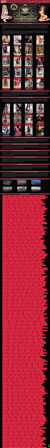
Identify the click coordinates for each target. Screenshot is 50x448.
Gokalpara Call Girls (10, 443)
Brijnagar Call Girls (15, 315)
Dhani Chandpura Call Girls (21, 390)
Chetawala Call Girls (11, 347)
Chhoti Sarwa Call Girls (36, 354)
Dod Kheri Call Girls (5, 404)
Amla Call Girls (4, 209)
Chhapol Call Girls (41, 348)
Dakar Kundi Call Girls (16, 369)
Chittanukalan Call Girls (32, 358)
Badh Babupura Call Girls (5, 220)
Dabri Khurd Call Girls (9, 366)
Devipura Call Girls (31, 386)
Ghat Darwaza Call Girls (16, 436)
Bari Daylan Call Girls (5, 252)
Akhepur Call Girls (35, 201)
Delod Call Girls (14, 380)
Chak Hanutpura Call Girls (37, 323)
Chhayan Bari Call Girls (34, 351)
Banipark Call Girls (42, 240)
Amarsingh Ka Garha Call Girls (22, 205)
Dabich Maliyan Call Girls (23, 365)
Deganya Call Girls (39, 379)
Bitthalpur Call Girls (36, 305)
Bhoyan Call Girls (10, 298)
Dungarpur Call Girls (10, 412)
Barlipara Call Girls (10, 255)
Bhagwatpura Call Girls (5, 273)
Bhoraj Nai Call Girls (5, 298)
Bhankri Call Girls (32, 277)
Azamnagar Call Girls (10, 219)
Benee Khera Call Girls (17, 269)
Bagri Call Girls (29, 227)
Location (33, 1)
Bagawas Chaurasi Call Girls (6, 226)
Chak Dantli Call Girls (25, 322)
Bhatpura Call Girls (19, 283)
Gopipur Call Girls (29, 447)
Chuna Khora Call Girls (41, 362)
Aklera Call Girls (11, 202)
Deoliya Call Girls (17, 383)
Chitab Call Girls (12, 358)
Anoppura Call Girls (24, 212)
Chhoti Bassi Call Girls (17, 354)
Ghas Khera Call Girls (5, 436)
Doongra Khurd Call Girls (23, 408)
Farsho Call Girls (29, 415)
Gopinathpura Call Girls (23, 447)
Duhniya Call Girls (31, 411)
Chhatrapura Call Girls (22, 351)
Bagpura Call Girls (21, 227)
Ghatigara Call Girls (19, 437)
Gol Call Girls (33, 443)
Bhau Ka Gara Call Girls (10, 284)
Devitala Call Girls (36, 386)
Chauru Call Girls (10, 344)
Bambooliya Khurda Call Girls (28, 237)
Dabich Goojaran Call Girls (16, 365)
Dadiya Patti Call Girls (35, 366)
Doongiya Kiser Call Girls (5, 408)
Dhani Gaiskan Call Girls (27, 390)
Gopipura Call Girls (34, 447)
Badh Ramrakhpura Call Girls (40, 220)
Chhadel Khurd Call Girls (28, 347)
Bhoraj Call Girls (38, 297)
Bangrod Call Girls (32, 240)
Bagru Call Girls (40, 227)
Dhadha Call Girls (24, 387)
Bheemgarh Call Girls (40, 287)
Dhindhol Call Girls (29, 397)
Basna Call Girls (31, 259)
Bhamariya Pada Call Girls (17, 276)
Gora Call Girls (44, 447)
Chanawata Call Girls (29, 333)
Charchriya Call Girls (5, 341)
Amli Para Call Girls (23, 209)
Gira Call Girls (19, 440)
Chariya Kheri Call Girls (25, 341)
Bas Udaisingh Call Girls (17, 259)
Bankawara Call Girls (30, 241)
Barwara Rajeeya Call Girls (35, 258)
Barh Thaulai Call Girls (19, 251)
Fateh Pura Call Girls (41, 415)
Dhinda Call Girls (25, 397)
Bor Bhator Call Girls (5, 309)
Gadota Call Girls (9, 419)
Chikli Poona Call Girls (22, 355)
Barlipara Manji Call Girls (16, 255)
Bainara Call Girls (5, 230)
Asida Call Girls (4, 216)
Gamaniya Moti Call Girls (31, 422)
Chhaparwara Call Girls (35, 348)
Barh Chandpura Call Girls (18, 248)
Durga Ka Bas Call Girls (26, 412)
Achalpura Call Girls (36, 195)
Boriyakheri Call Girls (10, 312)
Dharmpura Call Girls (9, 394)
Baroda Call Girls (44, 255)
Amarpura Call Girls (11, 205)
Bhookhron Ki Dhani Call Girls (23, 294)
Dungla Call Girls (15, 412)
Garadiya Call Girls (39, 429)
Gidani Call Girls (15, 440)
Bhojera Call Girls (25, 291)
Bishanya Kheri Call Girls (22, 305)
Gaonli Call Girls (26, 429)
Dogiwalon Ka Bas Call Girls (24, 404)
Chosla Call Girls (25, 362)
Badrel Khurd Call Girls (32, 223)
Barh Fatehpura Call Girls (37, 248)
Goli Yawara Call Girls (5, 444)
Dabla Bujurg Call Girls (29, 365)
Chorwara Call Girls (20, 362)
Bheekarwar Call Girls (5, 287)
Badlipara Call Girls (5, 223)
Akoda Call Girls (16, 202)
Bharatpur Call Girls (36, 280)
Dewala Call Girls (15, 387)
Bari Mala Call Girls (16, 252)
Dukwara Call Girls (36, 411)
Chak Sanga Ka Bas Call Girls (38, 329)
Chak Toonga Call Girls (44, 330)
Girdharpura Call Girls (36, 440)
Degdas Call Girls (44, 379)
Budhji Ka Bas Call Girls (21, 316)
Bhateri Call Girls (5, 283)
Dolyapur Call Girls (19, 405)
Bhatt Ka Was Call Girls (25, 283)
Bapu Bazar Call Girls (5, 245)
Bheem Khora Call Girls (27, 287)
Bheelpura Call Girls (16, 287)
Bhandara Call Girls (5, 277)
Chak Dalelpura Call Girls (19, 322)
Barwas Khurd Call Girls (5, 259)
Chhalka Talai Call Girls (5, 348)
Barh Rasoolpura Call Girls (13, 251)
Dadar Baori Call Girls (29, 366)
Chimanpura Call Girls (38, 355)
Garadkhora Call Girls (5, 430)
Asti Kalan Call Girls (35, 216)
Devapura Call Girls (20, 386)
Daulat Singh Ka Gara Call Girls (17, 376)
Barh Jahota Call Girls (43, 248)
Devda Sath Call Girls (25, 386)
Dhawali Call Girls (43, 394)
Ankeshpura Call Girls (13, 212)
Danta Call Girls (9, 373)
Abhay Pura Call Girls (25, 195)
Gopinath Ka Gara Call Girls (17, 447)
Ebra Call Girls (15, 415)
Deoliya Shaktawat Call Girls (28, 383)
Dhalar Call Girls (38, 387)
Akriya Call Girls (25, 202)
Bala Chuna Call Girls (9, 233)
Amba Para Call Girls (39, 205)
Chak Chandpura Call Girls (6, 322)
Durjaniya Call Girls (37, 412)
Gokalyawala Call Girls (16, 443)
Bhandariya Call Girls (10, 277)
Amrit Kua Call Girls (43, 209)
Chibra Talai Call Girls (5, 355)
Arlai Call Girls (41, 213)
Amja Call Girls (40, 208)
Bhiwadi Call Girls (15, 291)
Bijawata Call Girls (40, 301)
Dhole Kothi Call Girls (21, 398)
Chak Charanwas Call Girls (13, 322)
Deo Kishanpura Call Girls (40, 380)
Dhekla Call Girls (10, 397)
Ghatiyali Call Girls (29, 437)
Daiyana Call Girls (5, 369)
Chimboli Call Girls (44, 355)
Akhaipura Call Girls (17, 201)
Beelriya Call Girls (5, 266)
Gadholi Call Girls (40, 418)
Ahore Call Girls (21, 198)
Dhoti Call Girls (10, 401)
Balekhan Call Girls (5, 234)
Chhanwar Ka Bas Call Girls (18, 348)
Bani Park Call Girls (37, 240)
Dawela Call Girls (43, 376)
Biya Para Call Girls (41, 305)
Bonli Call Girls (15, 308)
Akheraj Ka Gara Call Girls (6, 202)
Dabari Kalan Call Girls (5, 365)
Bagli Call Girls (9, 227)
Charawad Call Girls (41, 340)
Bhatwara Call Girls (5, 284)
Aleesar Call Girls (42, 202)
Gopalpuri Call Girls (5, 447)
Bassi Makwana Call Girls (12, 262)
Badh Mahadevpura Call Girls (26, 220)
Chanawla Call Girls (35, 333)
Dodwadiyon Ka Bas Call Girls (11, 404)
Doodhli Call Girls (41, 405)
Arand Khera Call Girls (14, 213)
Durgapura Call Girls (31, 412)
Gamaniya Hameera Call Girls (23, 422)
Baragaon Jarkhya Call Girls (33, 245)
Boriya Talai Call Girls (5, 312)
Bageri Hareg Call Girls (24, 226)
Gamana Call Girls (5, 422)
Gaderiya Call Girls (29, 418)
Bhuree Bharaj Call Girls (41, 298)
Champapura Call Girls (17, 333)
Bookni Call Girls (40, 308)
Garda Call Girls (10, 430)
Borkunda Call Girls (35, 312)
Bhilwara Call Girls (16, 290)
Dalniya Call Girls (32, 369)
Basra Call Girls (35, 259)
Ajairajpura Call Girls (42, 198)
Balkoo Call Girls (13, 234)
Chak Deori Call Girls (37, 322)
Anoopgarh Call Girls (19, 212)
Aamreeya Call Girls (5, 195)
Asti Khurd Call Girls (41, 216)
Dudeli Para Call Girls (15, 411)
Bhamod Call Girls (28, 276)
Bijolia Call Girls (44, 301)
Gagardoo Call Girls (29, 419)
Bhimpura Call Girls (30, 290)
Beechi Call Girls (14, 265)
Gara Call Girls (35, 429)
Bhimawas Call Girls (25, 290)
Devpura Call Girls (41, 386)
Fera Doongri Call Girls (13, 418)
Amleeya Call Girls (9, 209)
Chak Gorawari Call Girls (24, 323)
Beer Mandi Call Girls (32, 266)
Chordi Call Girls (15, 362)
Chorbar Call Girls (11, 362)
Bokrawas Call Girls (10, 308)
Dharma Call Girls (5, 394)
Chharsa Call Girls (5, 351)
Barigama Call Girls (38, 252)
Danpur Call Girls (5, 373)
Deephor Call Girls (14, 379)
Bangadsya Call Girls (26, 240)
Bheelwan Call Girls (21, 287)
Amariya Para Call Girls (5, 205)
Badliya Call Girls (10, 223)
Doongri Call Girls (35, 408)
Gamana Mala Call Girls (17, 422)
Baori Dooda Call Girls (5, 244)
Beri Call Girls (41, 269)
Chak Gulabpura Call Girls (30, 323)
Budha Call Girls (4, 316)
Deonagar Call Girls (40, 383)
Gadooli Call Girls (5, 419)
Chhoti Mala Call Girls (29, 354)
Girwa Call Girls (41, 440)
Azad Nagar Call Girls (5, 219)
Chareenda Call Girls (15, 341)
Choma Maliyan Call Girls (12, 361)
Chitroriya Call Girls (27, 358)
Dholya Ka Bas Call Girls (42, 398)
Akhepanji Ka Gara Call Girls (28, 201)
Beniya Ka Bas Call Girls (24, 269)
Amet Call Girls (36, 208)
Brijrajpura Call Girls (31, 315)
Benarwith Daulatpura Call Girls (10, 269)
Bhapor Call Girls (21, 280)
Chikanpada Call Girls (10, 355)
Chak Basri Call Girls (29, 319)
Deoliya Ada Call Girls (22, 383)
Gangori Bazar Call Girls (5, 429)
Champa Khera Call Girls (11, 333)
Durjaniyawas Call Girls (42, 412)
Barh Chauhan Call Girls (24, 248)
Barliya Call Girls (21, 255)
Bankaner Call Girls (25, 241)
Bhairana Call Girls (37, 273)
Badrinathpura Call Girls (38, 223)
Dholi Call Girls (26, 398)
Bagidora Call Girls (5, 227)
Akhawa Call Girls (22, 201)
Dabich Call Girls (10, 365)
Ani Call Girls (4, 212)
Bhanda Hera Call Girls (44, 276)
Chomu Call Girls (23, 361)
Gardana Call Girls (15, 430)
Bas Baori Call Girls (11, 259)
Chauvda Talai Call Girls (21, 344)
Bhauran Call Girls (16, 284)
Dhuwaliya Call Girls (26, 401)
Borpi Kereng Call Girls (40, 312)
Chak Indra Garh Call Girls (44, 323)
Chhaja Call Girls (34, 347)
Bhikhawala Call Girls (5, 290)
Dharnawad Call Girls (15, 394)
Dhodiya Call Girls (10, 398)
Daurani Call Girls (34, 376)
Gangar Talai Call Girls (37, 426)
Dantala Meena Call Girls (21, 373)
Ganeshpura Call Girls (5, 426)
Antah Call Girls (29, 212)
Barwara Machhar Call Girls (28, 258)
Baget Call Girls (36, 226)
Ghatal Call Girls (39, 436)
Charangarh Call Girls (17, 340)
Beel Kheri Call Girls (29, 265)
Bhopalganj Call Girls (22, 297)
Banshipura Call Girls (36, 241)
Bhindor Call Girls (40, 290)
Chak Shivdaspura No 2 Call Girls (14, 330)
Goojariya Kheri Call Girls (43, 444)
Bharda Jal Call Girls (42, 280)
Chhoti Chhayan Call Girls (24, 354)
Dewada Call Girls (10, 387)
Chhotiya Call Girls (41, 354)
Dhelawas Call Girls (15, 397)
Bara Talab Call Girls (22, 245)
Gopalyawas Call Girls (10, 447)
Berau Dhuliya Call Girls (30, 269)
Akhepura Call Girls (40, 201)
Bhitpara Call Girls (10, 291)
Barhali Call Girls (32, 251)
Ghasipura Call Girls (10, 436)
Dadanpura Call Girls (24, 366)
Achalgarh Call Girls (31, 195)
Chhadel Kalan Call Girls (22, 347)
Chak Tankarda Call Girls (38, 330)
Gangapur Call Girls (32, 426)
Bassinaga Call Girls (17, 262)
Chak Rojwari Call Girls (24, 329)
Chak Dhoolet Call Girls (5, 323)
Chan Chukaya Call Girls (23, 333)
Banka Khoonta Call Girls (19, 241)
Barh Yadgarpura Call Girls (26, 251)
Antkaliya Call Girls (38, 212)
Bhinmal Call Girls (45, 290)
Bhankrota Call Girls (36, 277)
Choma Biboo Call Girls (5, 361)
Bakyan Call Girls (5, 233)
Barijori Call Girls (43, 252)
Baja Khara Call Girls (20, 230)
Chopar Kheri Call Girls (32, 361)
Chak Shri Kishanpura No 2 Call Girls (23, 330)
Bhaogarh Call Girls (10, 280)
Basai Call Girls (22, 259)
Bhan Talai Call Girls (38, 276)
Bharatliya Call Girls (31, 280)
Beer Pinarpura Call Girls (39, 266)
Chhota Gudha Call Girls (11, 354)
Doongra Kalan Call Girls (17, 408)
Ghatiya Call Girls (24, 437)
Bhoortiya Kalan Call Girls (10, 297)
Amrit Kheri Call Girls (38, 209)
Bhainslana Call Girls (32, 273)
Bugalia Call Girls (37, 316)
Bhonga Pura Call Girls (5, 294)
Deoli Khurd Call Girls (5, 383)
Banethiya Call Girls (17, 240)
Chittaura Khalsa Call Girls (39, 358)
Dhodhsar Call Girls (5, 398)
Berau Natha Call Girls (36, 269)
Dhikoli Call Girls (20, 397)
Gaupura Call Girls (5, 433)
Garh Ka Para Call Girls (24, 430)
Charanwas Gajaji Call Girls (29, 340)
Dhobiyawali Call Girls (34, 397)
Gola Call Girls (37, 443)
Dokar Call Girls (38, 404)
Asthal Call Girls (31, 216)
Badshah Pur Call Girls (44, 223)
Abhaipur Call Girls (15, 195)
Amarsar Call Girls (16, 205)
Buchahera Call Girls (36, 315)
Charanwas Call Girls (23, 340)
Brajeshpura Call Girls (5, 315)
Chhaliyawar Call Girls (39, 347)
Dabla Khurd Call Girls (35, 365)
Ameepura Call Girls (12, 208)
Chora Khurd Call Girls (5, 362)
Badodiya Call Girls (14, 223)
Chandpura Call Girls (10, 337)
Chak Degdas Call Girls (31, 322)
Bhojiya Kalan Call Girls (30, 291)
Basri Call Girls (39, 259)
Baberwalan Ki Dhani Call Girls (17, 219)
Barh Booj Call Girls (11, 248)
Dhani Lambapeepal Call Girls (41, 390)
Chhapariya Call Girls (29, 348)
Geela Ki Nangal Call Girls (29, 433)
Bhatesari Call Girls (9, 283)
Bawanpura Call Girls (39, 262)
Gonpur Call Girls (25, 444)
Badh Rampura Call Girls (33, 220)
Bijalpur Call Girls (15, 301)
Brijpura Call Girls (26, 315)
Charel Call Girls (20, 341)
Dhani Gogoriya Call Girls (34, 390)
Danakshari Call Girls (11, 372)
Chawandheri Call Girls (35, 344)
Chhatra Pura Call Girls (16, 351)
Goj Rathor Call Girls (5, 443)
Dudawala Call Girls (5, 411)
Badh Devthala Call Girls (19, 220)
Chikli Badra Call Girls (16, 355)
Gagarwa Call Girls (38, 419)
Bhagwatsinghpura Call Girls (20, 273)
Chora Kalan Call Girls (44, 361)
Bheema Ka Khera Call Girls (33, 287)
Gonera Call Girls (20, 444)
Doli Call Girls (10, 405)
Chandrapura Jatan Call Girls (36, 337)
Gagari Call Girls (34, 419)
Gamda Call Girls (37, 422)
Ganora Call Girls (16, 429)
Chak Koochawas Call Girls (6, 326)
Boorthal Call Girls (45, 308)
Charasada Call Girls (35, 340)
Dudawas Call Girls (10, 411)
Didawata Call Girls (31, 401)
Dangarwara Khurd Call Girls (34, 372)
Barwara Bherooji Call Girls (21, 258)
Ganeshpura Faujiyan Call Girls (12, 426)
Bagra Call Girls (25, 227)
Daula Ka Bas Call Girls (5, 376)
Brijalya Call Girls (10, 315)
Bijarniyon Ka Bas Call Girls (33, 301)
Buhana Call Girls (41, 316)
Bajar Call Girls (30, 230)
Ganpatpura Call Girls (21, 429)
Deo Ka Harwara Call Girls (34, 380)
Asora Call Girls (17, 216)
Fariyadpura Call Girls (24, 415)
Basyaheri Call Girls (27, 262)
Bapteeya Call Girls (41, 244)
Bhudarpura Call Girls (24, 298)
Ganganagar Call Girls (26, 426)
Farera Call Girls (19, 415)
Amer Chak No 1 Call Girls (19, 208)
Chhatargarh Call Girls (10, 351)
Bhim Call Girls (20, 290)
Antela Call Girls (34, 212)
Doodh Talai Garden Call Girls (29, 405)
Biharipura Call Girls (5, 301)
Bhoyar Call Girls (15, 298)
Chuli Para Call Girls (35, 362)
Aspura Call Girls (26, 216)
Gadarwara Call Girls (24, 418)
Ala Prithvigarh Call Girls (36, 202)
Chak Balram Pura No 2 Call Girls (11, 319)
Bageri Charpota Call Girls (18, 226)
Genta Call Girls (40, 433)
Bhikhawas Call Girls (10, 290)
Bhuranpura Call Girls (35, 298)
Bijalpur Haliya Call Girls (27, 301)
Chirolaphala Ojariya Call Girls (6, 358)
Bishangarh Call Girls (10, 305)
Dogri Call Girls (34, 404)
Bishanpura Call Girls (16, 305)
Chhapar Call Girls (24, 348)
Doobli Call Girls (23, 405)
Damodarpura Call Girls (5, 372)
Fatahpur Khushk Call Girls (35, 415)
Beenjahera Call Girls (21, 266)
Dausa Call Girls (38, 376)
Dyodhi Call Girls (11, 415)
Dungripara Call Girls (20, 412)
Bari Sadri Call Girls (21, 252)
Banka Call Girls (14, 241)
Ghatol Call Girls (39, 437)
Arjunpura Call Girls (37, 213)
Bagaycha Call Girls (12, 226)
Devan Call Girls (15, 386)
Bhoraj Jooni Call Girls (43, 297)
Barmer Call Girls (26, 255)
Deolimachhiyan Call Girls (11, 383)
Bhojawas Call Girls (20, 291)
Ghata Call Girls (22, 436)
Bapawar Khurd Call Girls (35, 244)
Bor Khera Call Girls (16, 309)
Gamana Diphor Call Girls (11, 422)
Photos (37, 1)
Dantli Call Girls (37, 373)
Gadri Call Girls (24, 419)
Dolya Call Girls (14, 405)
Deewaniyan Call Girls (29, 379)
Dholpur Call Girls (36, 398)
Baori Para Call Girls (22, 244)
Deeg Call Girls (4, 379)
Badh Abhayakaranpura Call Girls (41, 219)
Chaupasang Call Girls (5, 344)
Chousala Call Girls (30, 362)
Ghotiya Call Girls (11, 440)
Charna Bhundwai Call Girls (42, 341)
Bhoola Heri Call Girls (35, 294)
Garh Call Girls (19, 430)
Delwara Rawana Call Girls (27, 380)
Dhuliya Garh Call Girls (15, 401)
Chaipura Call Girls (5, 319)
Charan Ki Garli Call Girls (11, 340)
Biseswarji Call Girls (5, 305)
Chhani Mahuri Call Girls (11, 348)
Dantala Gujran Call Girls (14, 373)
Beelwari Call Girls (16, 266)
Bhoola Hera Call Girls (29, 294)
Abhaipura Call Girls (20, 195)
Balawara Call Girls (32, 233)
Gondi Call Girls (16, 444)
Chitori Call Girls (17, 358)
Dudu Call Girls (26, 411)
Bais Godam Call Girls (9, 230)
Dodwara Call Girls (18, 404)
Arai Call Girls (4, 213)
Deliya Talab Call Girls (9, 380)
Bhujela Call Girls (30, 298)
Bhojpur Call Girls (42, 291)
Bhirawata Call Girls (5, 291)
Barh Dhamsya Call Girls (31, 248)
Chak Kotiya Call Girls (12, 326)
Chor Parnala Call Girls (38, 361)
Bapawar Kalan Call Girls (29, 244)
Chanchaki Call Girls (40, 333)
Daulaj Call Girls (10, 376)
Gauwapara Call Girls (16, 433)
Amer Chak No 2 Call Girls (25, 208)
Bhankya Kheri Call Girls (42, 277)
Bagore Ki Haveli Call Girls (15, 227)
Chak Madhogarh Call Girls (24, 326)
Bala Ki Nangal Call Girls (16, 233)
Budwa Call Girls (32, 316)
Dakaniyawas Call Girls (10, 369)
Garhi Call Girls (30, 430)
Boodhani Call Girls (26, 308)
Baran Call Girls (43, 245)
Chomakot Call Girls (17, 361)
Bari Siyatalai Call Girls (32, 252)
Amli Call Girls (13, 209)
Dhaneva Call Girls (5, 390)
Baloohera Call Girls (42, 234)
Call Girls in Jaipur (39, 145)
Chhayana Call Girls (40, 351)
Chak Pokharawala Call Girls (6, 329)
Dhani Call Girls (9, 390)
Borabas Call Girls (39, 309)
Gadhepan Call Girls (34, 418)
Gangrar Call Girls (11, 429)
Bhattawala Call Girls (30, 283)
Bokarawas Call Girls (5, 308)
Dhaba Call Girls (19, 387)
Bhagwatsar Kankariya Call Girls (12, 273)
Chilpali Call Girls (33, 355)
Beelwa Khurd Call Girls (10, 266)
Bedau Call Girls (9, 265)
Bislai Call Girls (27, 305)
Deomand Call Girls (35, 383)
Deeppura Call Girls (19, 379)
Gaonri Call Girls (31, 429)
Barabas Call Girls (27, 245)
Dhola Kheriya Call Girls (15, 398)
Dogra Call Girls (30, 404)
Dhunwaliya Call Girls (20, 401)
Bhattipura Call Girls (36, 283)
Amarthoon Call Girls (29, 205)
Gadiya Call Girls (44, 418)
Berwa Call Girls (45, 269)
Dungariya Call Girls (41, 411)
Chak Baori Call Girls (18, 319)
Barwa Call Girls (10, 258)
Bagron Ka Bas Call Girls (35, 227)
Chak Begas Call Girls (35, 319)
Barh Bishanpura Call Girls (6, 248)
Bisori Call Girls (31, 305)
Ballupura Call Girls (31, 234)
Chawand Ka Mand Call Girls (28, 344)
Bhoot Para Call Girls (16, 297)
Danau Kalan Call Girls (17, 372)
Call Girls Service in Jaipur (21, 173)
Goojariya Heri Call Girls (36, 444)
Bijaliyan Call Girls (10, 301)
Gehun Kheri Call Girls (35, 433)
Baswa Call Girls (23, 262)
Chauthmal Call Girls (15, 344)
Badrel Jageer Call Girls (26, 223)
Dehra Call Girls (4, 380)
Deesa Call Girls (24, 379)
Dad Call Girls (19, 366)
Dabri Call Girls (4, 366)
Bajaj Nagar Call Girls (25, 230)
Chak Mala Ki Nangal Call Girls (39, 326)
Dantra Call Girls (41, 373)
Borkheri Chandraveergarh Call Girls (28, 312)
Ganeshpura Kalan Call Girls (19, 426)
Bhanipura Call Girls (15, 277)
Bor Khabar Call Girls (10, 309)
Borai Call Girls (44, 309)
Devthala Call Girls (5, 387)
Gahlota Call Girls (43, 419)
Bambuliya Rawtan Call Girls (40, 237)
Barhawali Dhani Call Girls (37, 251)
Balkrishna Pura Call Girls (19, 234)
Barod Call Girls (40, 255)
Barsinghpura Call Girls (5, 258)
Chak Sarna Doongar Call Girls (6, 330)
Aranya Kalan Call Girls (25, 213)
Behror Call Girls (4, 269)
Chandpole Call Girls (5, 337)
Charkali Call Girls (31, 341)
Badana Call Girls (29, 219)
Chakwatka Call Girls (5, 333)
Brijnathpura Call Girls (20, 315)
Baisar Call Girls (15, 230)
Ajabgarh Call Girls (32, 198)
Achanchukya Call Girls (42, 195)
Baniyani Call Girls (5, 241)
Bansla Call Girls (41, 241)
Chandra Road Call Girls (16, 337)
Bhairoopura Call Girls (42, 273)
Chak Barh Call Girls (24, 319)
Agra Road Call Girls (9, 198)
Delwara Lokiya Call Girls (20, 380)
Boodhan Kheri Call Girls (20, 308)
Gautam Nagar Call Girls (10, 433)
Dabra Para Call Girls (40, 365)
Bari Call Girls (42, 251)
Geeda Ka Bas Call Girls (22, 433)
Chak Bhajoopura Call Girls (42, 319)
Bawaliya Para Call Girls (33, 262)
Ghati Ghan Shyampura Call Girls (6, 437)
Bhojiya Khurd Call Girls (36, 291)
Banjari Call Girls (9, 241)
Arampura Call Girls (9, 213)
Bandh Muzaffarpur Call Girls (6, 240)
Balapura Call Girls (27, 233)
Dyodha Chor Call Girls (5, 415)
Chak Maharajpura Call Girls (31, 326)
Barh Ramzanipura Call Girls (6, 251)
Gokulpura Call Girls (21, 443)
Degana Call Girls (35, 379)
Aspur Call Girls (21, 216)
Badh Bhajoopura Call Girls (12, 220)
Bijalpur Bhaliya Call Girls (20, 301)
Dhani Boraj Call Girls (14, 390)
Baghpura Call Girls (40, 226)
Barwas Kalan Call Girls (42, 258)
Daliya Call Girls (21, 369)
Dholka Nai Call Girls (31, 398)
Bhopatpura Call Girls (27, 297)
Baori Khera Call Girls (10, 244)
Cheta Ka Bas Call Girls (5, 347)
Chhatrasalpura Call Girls (28, 351)
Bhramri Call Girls (19, 298)
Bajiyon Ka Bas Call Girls (40, 230)
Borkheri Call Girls (21, 312)
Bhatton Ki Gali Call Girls (42, 283)
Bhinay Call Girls (35, 290)
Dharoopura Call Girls (21, 394)
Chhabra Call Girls (16, 347)
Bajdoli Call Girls (35, 230)
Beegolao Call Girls (18, 265)
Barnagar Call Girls (35, 255)
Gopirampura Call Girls (39, 447)
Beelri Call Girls (44, 265)
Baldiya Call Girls (43, 233)
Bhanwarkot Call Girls (5, 280)
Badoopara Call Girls (20, 223)
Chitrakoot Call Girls (21, 358)
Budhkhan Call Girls (27, 316)
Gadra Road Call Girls (19, 419)
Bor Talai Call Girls (28, 309)
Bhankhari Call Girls (26, 277)
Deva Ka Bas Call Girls (5, 386)
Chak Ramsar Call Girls (12, 329)
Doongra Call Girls (11, 408)
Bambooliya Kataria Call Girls (13, 237)
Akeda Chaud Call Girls (11, 201)
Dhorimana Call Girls (5, 401)
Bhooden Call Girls (16, 294)
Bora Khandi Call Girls (33, 309)
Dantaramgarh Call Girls (27, 373)
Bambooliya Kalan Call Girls (6, 237)
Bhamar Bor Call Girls (5, 276)
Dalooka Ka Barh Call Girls (38, 369)
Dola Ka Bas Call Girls (5, 405)
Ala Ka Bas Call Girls (30, 202)
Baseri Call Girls (26, 259)
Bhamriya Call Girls (33, 276)
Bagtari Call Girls (45, 227)
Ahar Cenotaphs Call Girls (16, 198)
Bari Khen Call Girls (10, 252)
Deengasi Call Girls (9, 379)
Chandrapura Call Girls (29, 337)
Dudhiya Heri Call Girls (21, 411)
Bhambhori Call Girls (23, 276)
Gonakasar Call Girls (10, 444)
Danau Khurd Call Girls (23, 372)
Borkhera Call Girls (16, 312)
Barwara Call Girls (15, 258)
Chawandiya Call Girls (41, 344)
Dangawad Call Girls (41, 372)
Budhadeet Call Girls (9, 316)
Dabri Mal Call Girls (15, 366)
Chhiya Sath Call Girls (5, 354)
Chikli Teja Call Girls (28, 355)
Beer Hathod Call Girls (26, 266)
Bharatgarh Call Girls (25, 280)
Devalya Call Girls (11, 386)
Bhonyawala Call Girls (11, 294)
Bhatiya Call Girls (14, 283)
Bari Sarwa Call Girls (26, 252)
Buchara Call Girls (42, 315)
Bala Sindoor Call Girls (22, 233)
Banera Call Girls (12, 240)
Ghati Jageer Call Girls (13, 437)
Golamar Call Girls (42, 443)
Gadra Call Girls (14, 419)
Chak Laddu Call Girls (17, 326)
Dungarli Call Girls (5, 412)
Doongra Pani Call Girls (29, 408)
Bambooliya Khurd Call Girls (20, 237)
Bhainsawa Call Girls (26, 273)
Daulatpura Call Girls (23, 376)
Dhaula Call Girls (26, 394)
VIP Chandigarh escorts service (45, 1)
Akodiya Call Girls (20, 202)
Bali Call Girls (9, 234)
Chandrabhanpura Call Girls (23, 337)
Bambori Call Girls (34, 237)
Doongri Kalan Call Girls (41, 408)
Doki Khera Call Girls (43, 404)
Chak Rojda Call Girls (18, 329)
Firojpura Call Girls (18, 418)
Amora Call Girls (33, 209)
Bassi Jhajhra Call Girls (5, 262)
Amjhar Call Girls (45, 208)
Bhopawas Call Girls (33, 297)
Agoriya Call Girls (5, 198)
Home (30, 1)
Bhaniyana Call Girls (21, 277)
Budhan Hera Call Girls (15, 316)
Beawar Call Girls (5, 265)
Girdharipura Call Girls (30, 440)
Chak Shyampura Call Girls (31, 330)
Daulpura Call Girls (29, 376)
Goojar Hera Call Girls (30, 444)
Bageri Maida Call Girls (30, 226)
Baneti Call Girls (22, 240)
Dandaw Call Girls (28, 372)
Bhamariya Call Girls (10, 276)
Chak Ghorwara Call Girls (17, 323)
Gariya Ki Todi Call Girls (41, 430)
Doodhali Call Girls (36, 405)
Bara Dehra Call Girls (16, 245)
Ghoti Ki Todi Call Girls (5, 440)
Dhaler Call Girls (43, 387)
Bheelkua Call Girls (10, 287)
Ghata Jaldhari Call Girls (27, 436)
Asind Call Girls (8, 216)
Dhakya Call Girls (34, 387)
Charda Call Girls (10, 341)
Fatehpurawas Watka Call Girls (6, 418)
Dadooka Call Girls (41, 366)
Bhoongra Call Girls (41, 294)
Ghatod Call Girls (34, 437)
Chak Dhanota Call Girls (43, 322)
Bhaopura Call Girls (16, 280)
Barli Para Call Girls (5, 255)
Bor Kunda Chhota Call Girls (22, 309)
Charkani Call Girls (36, 341)
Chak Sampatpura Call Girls (31, 329)
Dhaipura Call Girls (29, 387)
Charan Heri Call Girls (5, 340)
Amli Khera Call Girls (18, 209)
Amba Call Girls (34, 205)
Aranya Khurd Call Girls (31, 213)
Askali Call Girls (13, 216)
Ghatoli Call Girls (43, 437)
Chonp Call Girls (27, 361)
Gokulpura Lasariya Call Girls (28, 443)
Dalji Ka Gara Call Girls (26, 369)
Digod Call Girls (41, 401)
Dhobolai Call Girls (40, 397)
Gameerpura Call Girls (41, 422)
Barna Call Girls (30, 255)
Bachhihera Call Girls (24, 219)
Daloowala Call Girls (44, 369)
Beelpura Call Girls (39, 265)
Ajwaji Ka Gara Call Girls (5, 201)
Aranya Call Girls (20, 213)
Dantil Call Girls (33, 373)
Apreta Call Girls (43, 212)
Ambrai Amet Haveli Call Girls (6, 208)
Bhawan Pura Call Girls (21, 284)
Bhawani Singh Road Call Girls (28, 284)
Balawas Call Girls (38, 233)
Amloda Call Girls (29, 209)
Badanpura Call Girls (34, 219)
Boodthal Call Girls (31, 308)
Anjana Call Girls (8, 212)
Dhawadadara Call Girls (37, 394)
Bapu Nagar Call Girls (10, 245)
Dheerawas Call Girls (5, 397)
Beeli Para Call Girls (34, 265)
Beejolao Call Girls (24, 265)
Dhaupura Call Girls (31, 394)
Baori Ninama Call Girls (17, 244)
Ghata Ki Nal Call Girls (33, 436)
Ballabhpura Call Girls (25, 234)
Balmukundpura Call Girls (37, 234)
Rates (40, 1)
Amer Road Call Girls (31, 208)
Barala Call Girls (39, 245)
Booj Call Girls (36, 308)
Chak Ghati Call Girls (11, 323)
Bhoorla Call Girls (5, 297)
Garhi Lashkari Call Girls (35, 430)
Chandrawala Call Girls (43, 337)
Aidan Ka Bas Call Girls (26, 198)
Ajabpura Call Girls (37, 198)
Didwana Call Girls (37, 401)
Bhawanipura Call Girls (35, 284)
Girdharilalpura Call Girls (24, 440)
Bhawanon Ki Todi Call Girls (42, 284)
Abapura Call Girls (10, 195)
